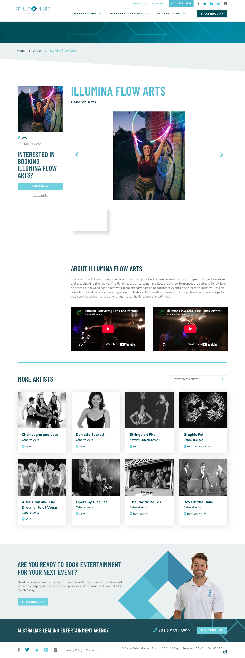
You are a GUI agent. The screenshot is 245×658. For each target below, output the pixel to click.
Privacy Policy (73, 650)
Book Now (40, 186)
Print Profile (40, 195)
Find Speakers (84, 13)
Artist (37, 51)
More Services (168, 13)
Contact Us (138, 3)
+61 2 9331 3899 (181, 3)
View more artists (186, 379)
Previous (77, 154)
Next (220, 154)
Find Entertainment (126, 13)
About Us (157, 3)
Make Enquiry (212, 13)
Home (21, 51)
